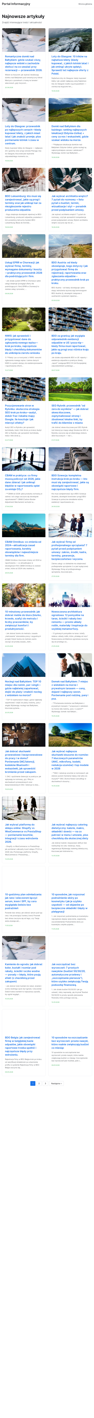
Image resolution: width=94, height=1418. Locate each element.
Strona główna (85, 4)
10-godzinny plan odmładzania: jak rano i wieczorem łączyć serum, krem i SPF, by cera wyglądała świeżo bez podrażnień (23, 901)
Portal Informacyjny (16, 4)
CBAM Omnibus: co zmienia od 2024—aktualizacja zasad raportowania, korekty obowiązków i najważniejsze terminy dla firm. (23, 548)
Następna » (56, 1083)
